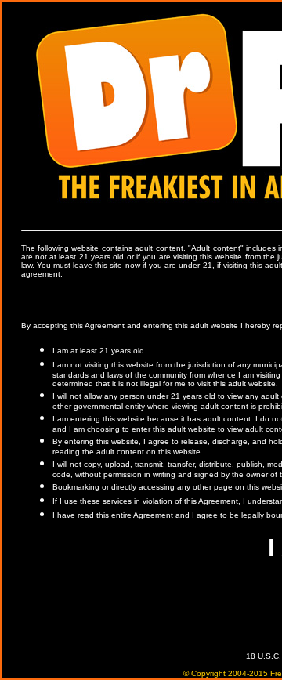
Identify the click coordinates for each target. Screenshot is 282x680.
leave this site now (106, 265)
